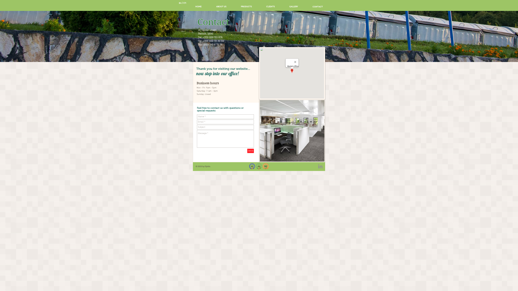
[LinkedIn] (320, 166)
